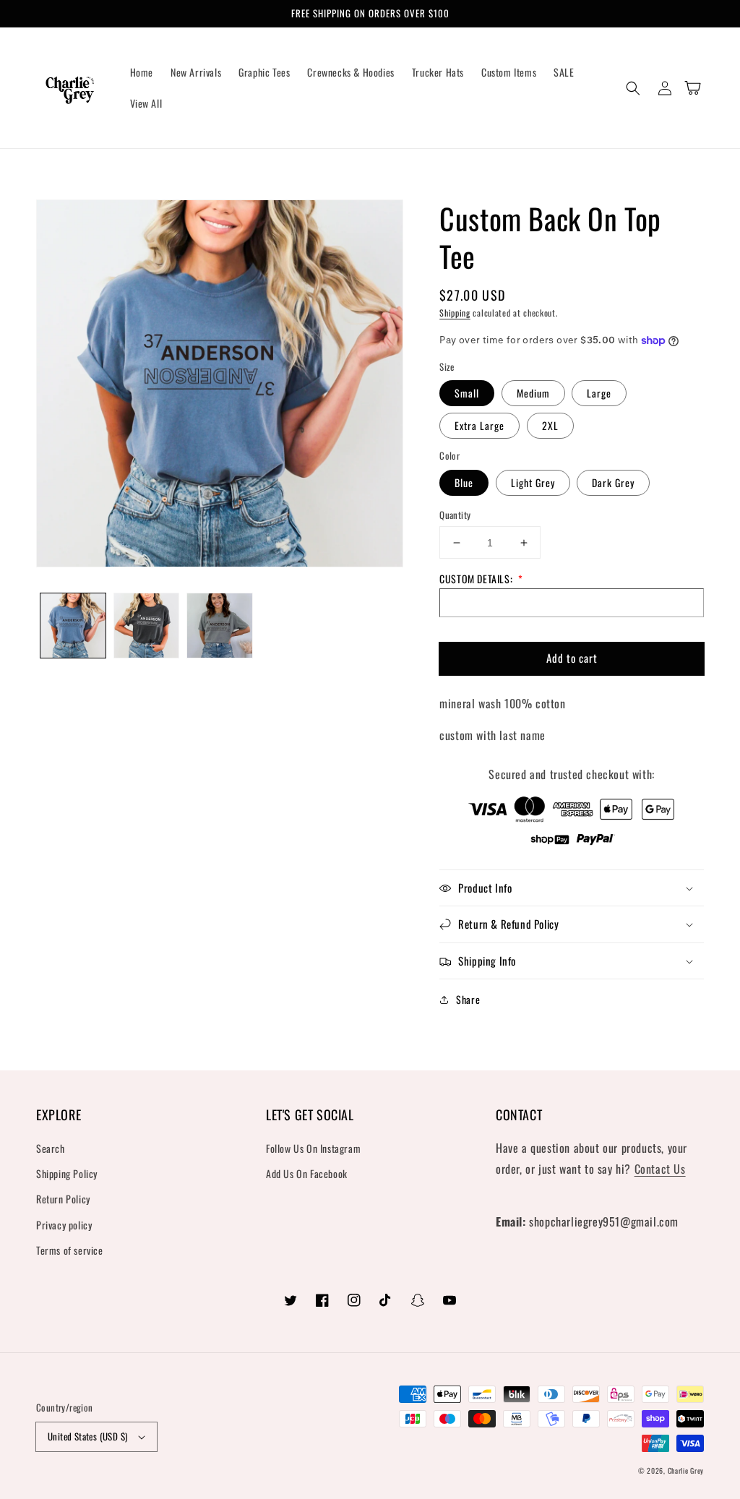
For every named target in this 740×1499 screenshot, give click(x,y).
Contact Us (660, 1168)
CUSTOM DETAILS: (481, 578)
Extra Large (479, 425)
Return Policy (63, 1198)
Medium (533, 392)
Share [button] (468, 999)
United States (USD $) (87, 1436)
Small (467, 392)
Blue (464, 482)
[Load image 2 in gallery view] (146, 626)
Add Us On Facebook (307, 1173)
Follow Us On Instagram (313, 1148)
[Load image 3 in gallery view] (219, 626)
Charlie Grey (686, 1470)
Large (599, 392)
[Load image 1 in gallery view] (73, 626)
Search (50, 1148)
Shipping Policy (67, 1173)
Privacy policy (64, 1224)
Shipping (454, 312)
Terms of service (69, 1250)
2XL (550, 425)
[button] (633, 88)
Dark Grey (613, 482)
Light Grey (533, 482)
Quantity (454, 515)
